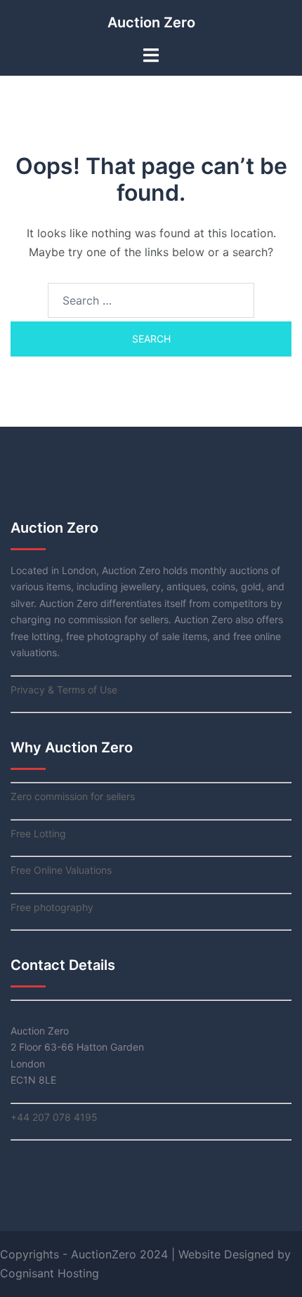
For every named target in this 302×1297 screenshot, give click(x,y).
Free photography (52, 907)
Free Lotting (38, 833)
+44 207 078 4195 (54, 1117)
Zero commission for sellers (73, 796)
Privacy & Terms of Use (64, 690)
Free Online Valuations (61, 870)
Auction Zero (151, 22)
